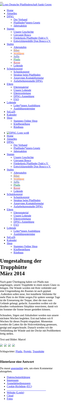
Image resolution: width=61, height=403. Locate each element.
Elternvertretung (22, 93)
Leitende (18, 65)
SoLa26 (11, 111)
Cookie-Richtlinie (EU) (19, 386)
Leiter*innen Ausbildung (27, 105)
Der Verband (20, 19)
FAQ (16, 99)
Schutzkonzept (15, 68)
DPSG (10, 16)
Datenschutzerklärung (18, 377)
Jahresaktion (20, 25)
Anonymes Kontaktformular (29, 77)
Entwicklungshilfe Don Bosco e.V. (32, 41)
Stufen (10, 44)
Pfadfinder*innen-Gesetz (27, 22)
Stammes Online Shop (25, 120)
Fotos (10, 398)
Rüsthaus (18, 127)
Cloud (10, 395)
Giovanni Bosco (22, 34)
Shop (9, 117)
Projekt (27, 351)
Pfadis (19, 351)
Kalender (12, 114)
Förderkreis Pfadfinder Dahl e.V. (31, 37)
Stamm (10, 28)
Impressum (12, 380)
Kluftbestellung (22, 123)
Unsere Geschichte (24, 31)
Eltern (10, 84)
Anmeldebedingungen (18, 383)
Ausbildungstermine (24, 108)
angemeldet (17, 368)
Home (10, 10)
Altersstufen (20, 47)
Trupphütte (38, 351)
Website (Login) (15, 392)
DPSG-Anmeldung (24, 96)
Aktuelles (12, 13)
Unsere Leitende (22, 90)
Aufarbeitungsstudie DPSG (28, 80)
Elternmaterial (21, 87)
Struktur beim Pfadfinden (27, 74)
